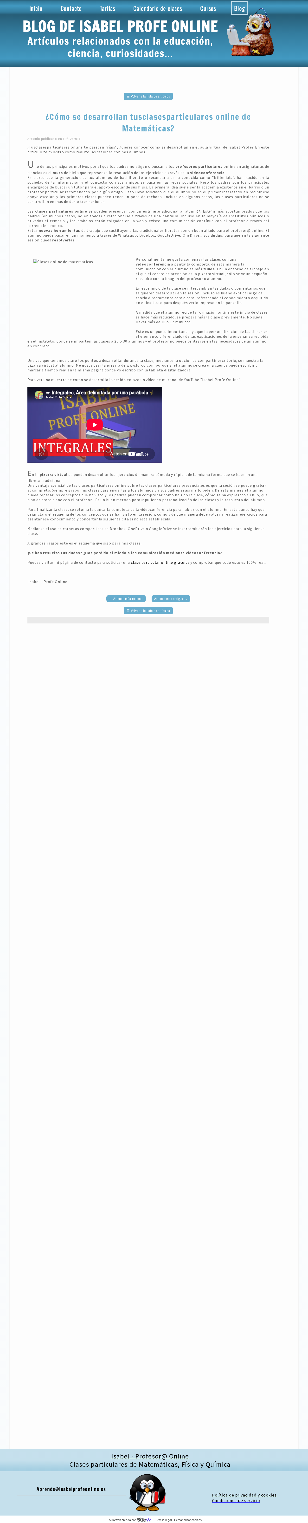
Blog (239, 8)
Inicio (36, 8)
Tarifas (107, 8)
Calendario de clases (157, 8)
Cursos (208, 8)
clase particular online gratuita (160, 562)
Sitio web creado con (123, 1520)
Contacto (71, 8)
